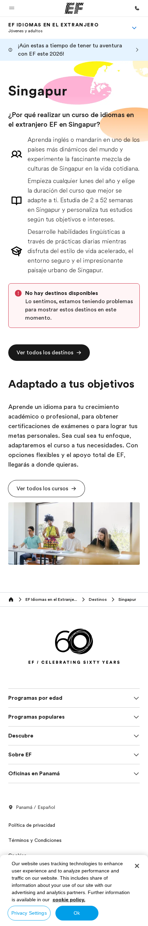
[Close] (137, 865)
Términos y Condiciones (35, 840)
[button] (11, 8)
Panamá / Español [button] (35, 807)
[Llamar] (137, 8)
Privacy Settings (29, 913)
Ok (77, 913)
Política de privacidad (31, 825)
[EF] (74, 8)
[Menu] (134, 27)
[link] (53, 28)
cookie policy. (69, 899)
